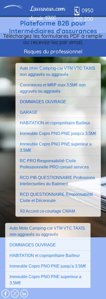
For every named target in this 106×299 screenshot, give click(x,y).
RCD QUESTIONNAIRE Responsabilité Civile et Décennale (56, 197)
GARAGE (29, 112)
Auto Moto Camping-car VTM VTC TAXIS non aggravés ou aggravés (57, 71)
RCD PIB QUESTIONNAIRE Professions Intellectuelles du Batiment (57, 180)
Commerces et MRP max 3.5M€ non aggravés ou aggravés (53, 88)
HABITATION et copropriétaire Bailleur (55, 123)
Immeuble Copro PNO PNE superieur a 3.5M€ (56, 147)
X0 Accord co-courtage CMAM (47, 211)
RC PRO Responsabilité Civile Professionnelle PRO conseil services (54, 164)
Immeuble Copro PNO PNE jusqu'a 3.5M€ (58, 133)
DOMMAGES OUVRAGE (43, 102)
